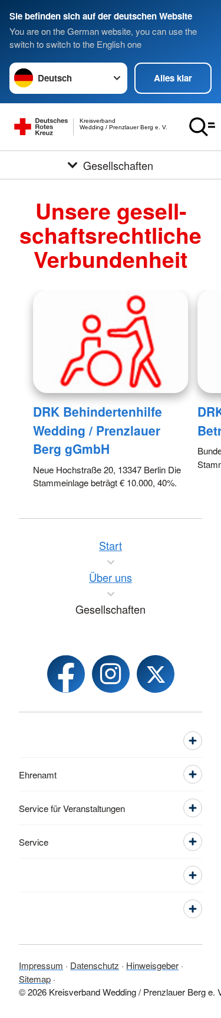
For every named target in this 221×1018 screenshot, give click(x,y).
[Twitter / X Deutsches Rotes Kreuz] (155, 674)
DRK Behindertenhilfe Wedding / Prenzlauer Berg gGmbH (97, 429)
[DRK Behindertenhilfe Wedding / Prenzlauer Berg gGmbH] (110, 341)
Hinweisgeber (152, 965)
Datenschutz (94, 965)
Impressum (41, 965)
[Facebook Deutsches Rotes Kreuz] (66, 674)
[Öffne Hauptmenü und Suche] (202, 127)
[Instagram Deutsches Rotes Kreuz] (111, 674)
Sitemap (35, 979)
